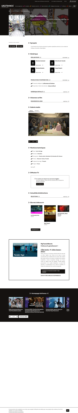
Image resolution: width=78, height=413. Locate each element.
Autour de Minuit (52, 86)
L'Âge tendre (45, 250)
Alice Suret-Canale (56, 19)
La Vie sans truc (35, 215)
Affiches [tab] (37, 110)
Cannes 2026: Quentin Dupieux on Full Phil (59, 310)
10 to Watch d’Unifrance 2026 (56, 1)
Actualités (27, 6)
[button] (67, 116)
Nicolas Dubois (63, 19)
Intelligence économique (55, 6)
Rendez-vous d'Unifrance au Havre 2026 (42, 1)
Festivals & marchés (35, 6)
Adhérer (70, 6)
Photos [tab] (31, 110)
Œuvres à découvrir (14, 42)
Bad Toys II (47, 223)
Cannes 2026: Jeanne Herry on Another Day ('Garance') (38, 310)
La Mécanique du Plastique (51, 22)
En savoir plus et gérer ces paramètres (16, 411)
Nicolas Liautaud (49, 19)
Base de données (45, 6)
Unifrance (64, 6)
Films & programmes (19, 6)
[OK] (68, 410)
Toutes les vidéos (23, 316)
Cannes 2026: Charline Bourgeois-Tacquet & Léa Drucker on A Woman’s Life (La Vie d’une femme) (18, 311)
